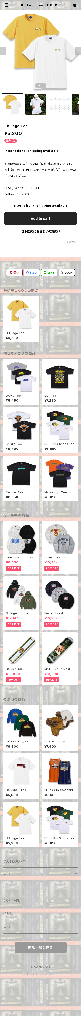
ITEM (7, 913)
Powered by (36, 974)
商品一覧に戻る (40, 948)
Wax (6, 927)
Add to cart (40, 218)
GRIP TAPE (11, 900)
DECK (7, 887)
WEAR (8, 874)
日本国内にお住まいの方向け (40, 231)
